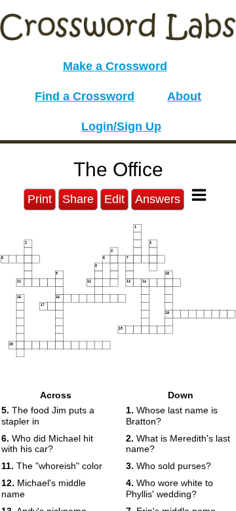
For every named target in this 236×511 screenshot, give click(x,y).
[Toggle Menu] (198, 194)
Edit (114, 199)
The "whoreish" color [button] (51, 466)
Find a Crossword (84, 96)
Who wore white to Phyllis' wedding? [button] (169, 488)
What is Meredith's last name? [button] (178, 444)
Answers (157, 199)
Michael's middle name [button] (43, 488)
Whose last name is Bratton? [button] (172, 415)
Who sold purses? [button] (168, 466)
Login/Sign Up (121, 126)
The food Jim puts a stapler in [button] (47, 415)
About (184, 96)
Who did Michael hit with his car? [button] (47, 444)
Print (40, 199)
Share (78, 199)
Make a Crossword (115, 66)
